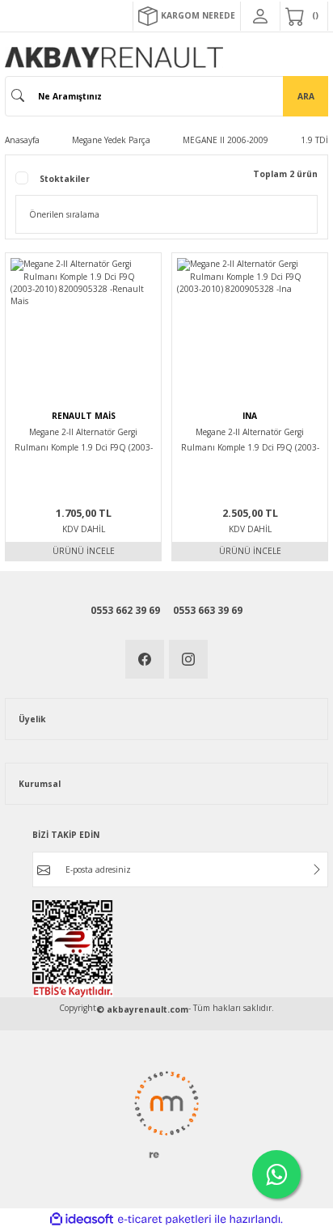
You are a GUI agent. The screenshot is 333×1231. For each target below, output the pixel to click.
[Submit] (316, 869)
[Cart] (303, 16)
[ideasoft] (81, 1219)
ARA (305, 96)
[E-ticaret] (164, 1219)
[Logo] (114, 57)
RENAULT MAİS (84, 415)
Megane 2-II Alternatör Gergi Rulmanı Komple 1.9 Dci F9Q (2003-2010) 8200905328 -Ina (250, 441)
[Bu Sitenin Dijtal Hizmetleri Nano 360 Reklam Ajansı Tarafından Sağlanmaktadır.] (166, 1113)
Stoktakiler (65, 178)
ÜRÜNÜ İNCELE (84, 550)
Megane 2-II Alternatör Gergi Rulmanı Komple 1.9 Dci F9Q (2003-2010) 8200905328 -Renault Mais (84, 441)
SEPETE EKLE (84, 397)
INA (249, 415)
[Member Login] (260, 16)
